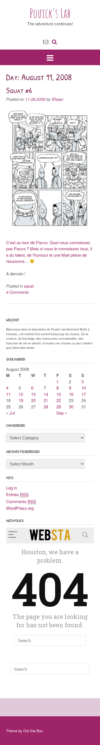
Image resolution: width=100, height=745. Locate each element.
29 (58, 407)
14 (46, 394)
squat (29, 286)
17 (83, 394)
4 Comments (17, 292)
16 (71, 394)
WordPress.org (20, 508)
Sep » (61, 413)
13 (33, 394)
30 (71, 407)
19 (21, 400)
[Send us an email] (45, 41)
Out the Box (33, 730)
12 (21, 394)
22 (58, 400)
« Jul (10, 413)
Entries (17, 494)
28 (46, 407)
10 (83, 388)
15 (58, 394)
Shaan (57, 99)
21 (46, 400)
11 (8, 394)
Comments (21, 501)
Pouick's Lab (50, 13)
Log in (11, 488)
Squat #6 (19, 90)
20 (33, 400)
